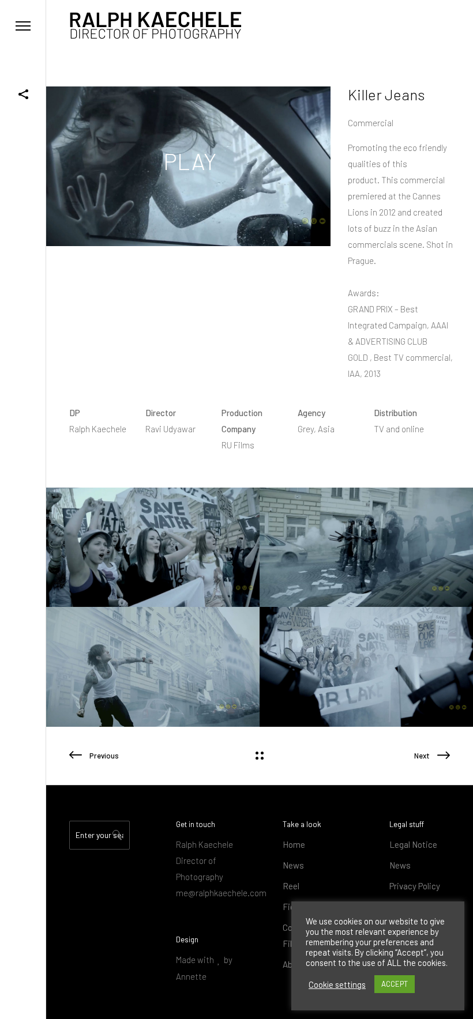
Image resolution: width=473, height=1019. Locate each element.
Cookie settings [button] (337, 984)
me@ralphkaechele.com (221, 893)
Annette (191, 976)
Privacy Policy (414, 886)
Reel (291, 886)
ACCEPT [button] (394, 983)
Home (294, 844)
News (293, 865)
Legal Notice (413, 844)
